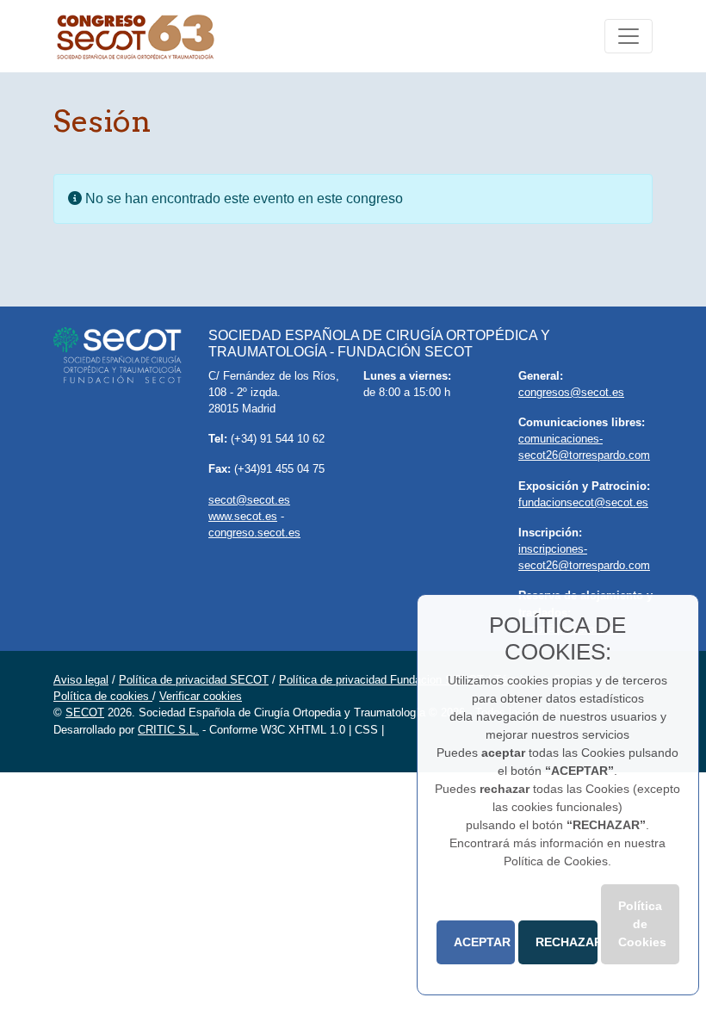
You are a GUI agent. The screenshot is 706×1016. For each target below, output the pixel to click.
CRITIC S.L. (168, 729)
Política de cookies (102, 696)
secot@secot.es (249, 499)
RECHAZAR (567, 942)
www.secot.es (242, 516)
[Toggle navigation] (628, 36)
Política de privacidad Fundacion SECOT (381, 679)
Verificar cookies (200, 696)
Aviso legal (80, 679)
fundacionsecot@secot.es (583, 502)
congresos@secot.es (571, 392)
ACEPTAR (482, 942)
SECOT (84, 712)
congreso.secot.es (254, 532)
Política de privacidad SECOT (194, 679)
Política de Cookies (642, 924)
